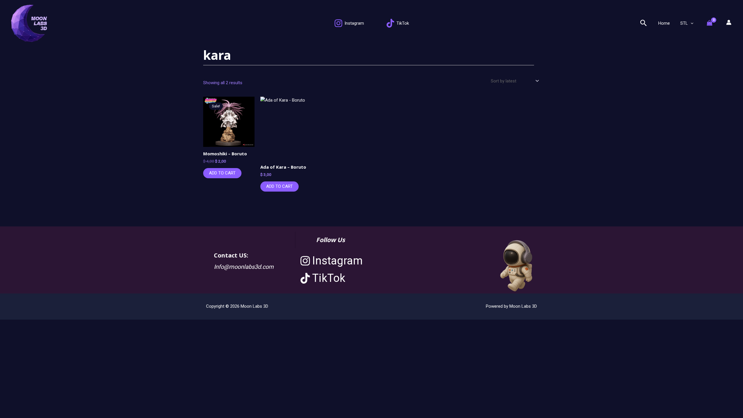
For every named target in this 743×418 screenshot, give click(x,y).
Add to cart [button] (222, 173)
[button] (643, 23)
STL (684, 23)
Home (664, 23)
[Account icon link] (728, 22)
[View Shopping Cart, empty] (712, 23)
